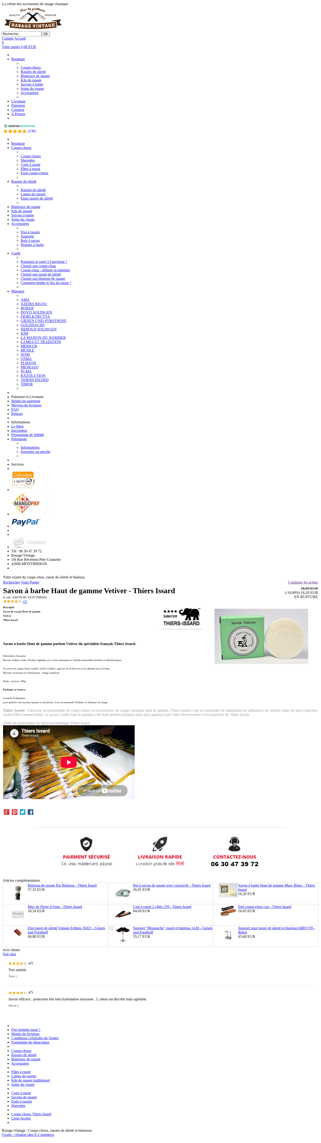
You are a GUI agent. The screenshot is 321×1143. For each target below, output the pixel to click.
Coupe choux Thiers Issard (31, 1114)
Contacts (17, 110)
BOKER (27, 308)
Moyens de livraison (26, 405)
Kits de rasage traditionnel (30, 1080)
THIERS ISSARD (35, 380)
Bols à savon (30, 241)
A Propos (18, 114)
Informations (30, 447)
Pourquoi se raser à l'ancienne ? (44, 262)
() (32, 131)
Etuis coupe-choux (34, 173)
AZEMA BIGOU (34, 304)
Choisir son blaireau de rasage (43, 279)
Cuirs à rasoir (30, 165)
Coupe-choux (31, 67)
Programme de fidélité (27, 435)
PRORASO (30, 367)
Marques (17, 291)
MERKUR (29, 346)
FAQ (15, 409)
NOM (25, 355)
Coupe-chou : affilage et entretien (45, 270)
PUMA (26, 371)
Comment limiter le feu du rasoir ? (46, 283)
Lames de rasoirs (33, 194)
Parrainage (19, 439)
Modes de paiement (25, 401)
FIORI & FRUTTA (35, 317)
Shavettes (28, 160)
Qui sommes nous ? (25, 1030)
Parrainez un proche (35, 452)
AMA (25, 300)
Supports (27, 236)
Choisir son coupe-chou (38, 266)
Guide (15, 253)
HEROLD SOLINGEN (39, 329)
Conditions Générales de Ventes (35, 1038)
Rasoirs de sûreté (33, 72)
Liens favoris (21, 1118)
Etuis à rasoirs (21, 1101)
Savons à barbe (32, 84)
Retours (17, 414)
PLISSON (28, 363)
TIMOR (27, 384)
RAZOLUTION (33, 376)
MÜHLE (27, 350)
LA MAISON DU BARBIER (43, 338)
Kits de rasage (31, 80)
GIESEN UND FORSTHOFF (44, 321)
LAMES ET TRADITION (41, 342)
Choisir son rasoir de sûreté (41, 274)
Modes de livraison (25, 1034)
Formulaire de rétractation (30, 1042)
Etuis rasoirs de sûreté (37, 198)
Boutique (18, 59)
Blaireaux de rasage (35, 76)
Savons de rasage (24, 1097)
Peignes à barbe (32, 245)
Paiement (18, 105)
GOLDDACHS (33, 325)
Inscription (19, 431)
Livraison (18, 101)
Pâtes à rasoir (30, 169)
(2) (25, 602)
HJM (24, 333)
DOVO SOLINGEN (36, 312)
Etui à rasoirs (30, 232)
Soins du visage (32, 89)
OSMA (26, 359)
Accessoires (29, 93)
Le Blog (17, 426)
